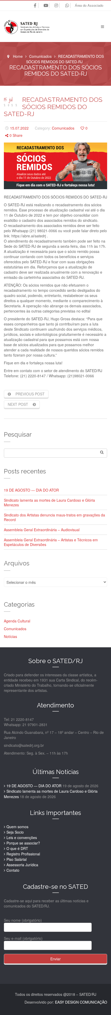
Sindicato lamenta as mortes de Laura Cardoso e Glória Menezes (49, 502)
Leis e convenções (21, 837)
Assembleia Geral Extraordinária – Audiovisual (42, 529)
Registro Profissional (23, 853)
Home (18, 56)
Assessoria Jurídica (22, 864)
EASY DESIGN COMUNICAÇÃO (81, 1002)
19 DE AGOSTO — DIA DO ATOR (31, 490)
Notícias (10, 636)
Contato (12, 870)
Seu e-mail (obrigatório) (23, 938)
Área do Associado (89, 5)
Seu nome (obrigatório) (23, 920)
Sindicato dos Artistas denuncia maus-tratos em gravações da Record (54, 517)
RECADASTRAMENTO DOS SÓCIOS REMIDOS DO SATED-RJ (53, 107)
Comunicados (40, 56)
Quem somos (17, 826)
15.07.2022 (19, 128)
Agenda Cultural (17, 620)
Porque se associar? (23, 843)
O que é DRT (17, 848)
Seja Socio (15, 832)
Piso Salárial (16, 859)
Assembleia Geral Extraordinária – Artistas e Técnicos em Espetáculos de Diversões (51, 542)
